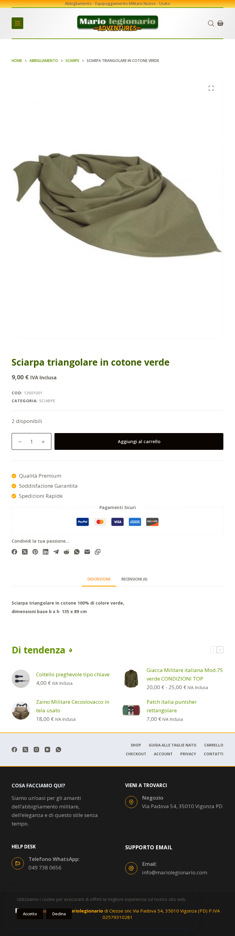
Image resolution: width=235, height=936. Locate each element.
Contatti (213, 754)
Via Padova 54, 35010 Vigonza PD (182, 806)
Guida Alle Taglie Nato (172, 745)
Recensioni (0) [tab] (134, 579)
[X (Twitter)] (25, 552)
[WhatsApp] (77, 552)
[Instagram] (36, 749)
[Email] (87, 552)
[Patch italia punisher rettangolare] (131, 710)
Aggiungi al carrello (139, 441)
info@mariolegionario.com (174, 872)
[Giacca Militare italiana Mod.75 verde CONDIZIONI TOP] (131, 679)
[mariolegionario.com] (117, 23)
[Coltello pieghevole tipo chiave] (21, 679)
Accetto (30, 913)
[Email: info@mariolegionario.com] (131, 868)
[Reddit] (66, 552)
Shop (136, 745)
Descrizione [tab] (99, 579)
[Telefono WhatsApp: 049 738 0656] (18, 863)
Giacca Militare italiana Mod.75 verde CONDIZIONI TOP (185, 674)
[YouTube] (47, 749)
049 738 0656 (45, 867)
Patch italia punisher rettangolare (172, 706)
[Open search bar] (211, 23)
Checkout (136, 754)
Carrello (213, 745)
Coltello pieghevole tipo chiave (73, 674)
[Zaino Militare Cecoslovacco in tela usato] (21, 710)
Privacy (188, 754)
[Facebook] (14, 552)
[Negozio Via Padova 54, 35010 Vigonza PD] (131, 802)
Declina (59, 913)
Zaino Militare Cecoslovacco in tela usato (72, 706)
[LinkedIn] (45, 552)
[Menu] (17, 23)
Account (163, 754)
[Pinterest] (35, 552)
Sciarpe (47, 400)
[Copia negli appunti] (97, 552)
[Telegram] (56, 552)
